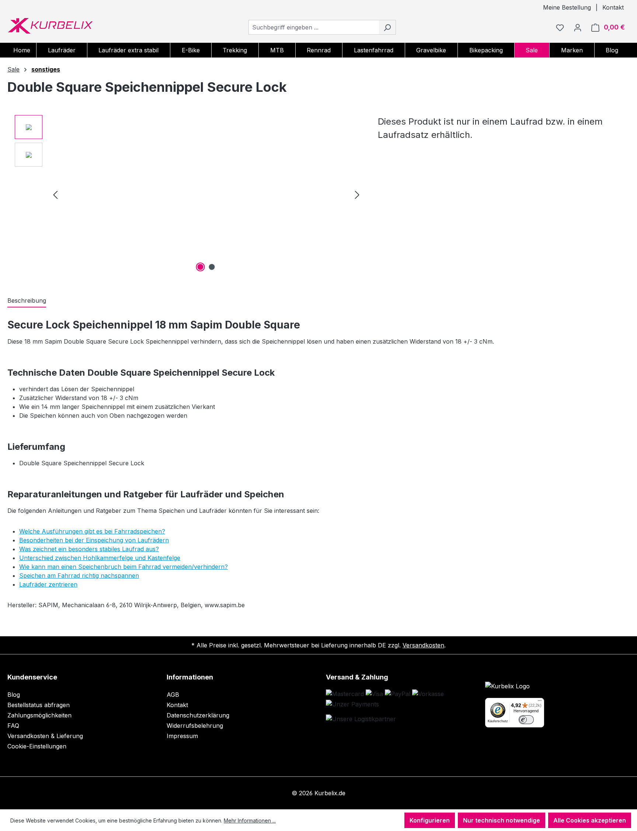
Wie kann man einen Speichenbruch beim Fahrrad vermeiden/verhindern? (123, 566)
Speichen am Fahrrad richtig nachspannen (79, 575)
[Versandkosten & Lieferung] (361, 719)
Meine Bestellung (567, 7)
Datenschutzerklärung (198, 715)
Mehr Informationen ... (250, 820)
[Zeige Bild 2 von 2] (212, 267)
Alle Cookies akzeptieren (589, 820)
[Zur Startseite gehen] (50, 26)
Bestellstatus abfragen (38, 705)
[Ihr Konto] (577, 27)
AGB (173, 694)
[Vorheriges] (55, 194)
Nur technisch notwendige (501, 820)
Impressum (182, 736)
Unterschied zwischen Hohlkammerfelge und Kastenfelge (99, 557)
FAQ (13, 725)
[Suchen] (387, 27)
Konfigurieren (430, 820)
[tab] (26, 300)
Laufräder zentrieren (48, 584)
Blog (13, 694)
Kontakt (613, 7)
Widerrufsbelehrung (195, 725)
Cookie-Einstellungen (36, 746)
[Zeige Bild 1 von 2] (200, 267)
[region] (188, 194)
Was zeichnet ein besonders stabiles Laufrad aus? (89, 549)
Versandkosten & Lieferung (45, 736)
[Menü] (539, 702)
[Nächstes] (357, 194)
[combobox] (313, 27)
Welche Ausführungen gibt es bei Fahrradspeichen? (92, 531)
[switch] (526, 719)
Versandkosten (423, 645)
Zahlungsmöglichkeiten (39, 715)
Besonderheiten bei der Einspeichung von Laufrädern (94, 540)
